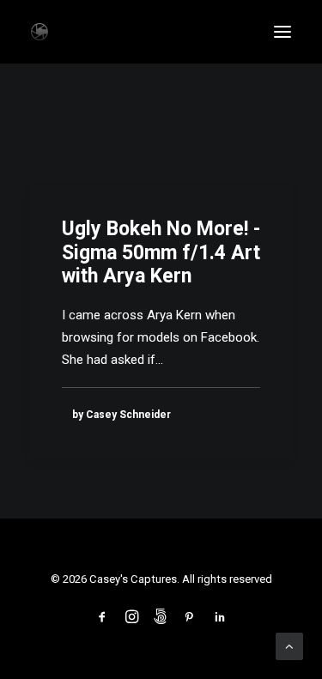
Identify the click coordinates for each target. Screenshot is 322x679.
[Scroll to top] (289, 645)
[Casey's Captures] (39, 31)
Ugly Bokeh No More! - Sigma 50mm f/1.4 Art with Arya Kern (161, 252)
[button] (282, 32)
